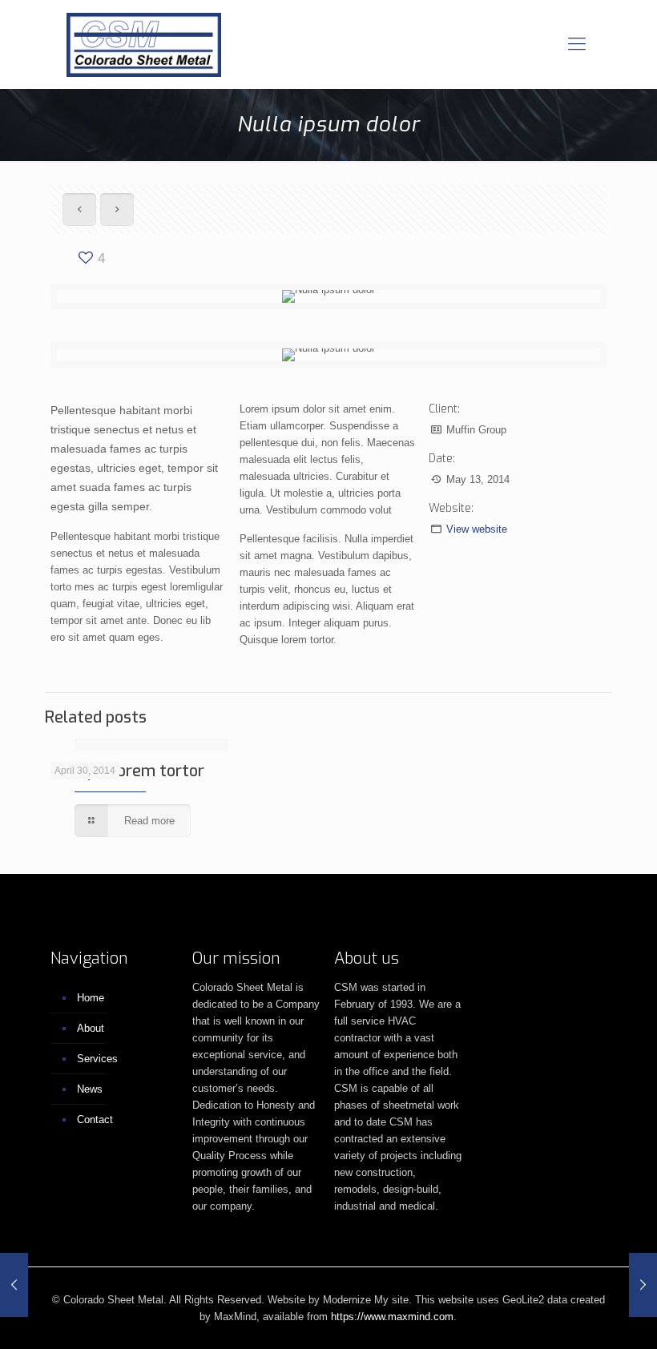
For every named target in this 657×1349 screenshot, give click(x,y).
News (90, 1089)
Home (90, 998)
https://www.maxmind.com (392, 1317)
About (90, 1028)
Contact (95, 1119)
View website (476, 529)
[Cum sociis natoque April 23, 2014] (643, 1285)
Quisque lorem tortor (127, 771)
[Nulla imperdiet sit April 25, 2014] (14, 1285)
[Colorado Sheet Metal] (144, 44)
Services (97, 1059)
